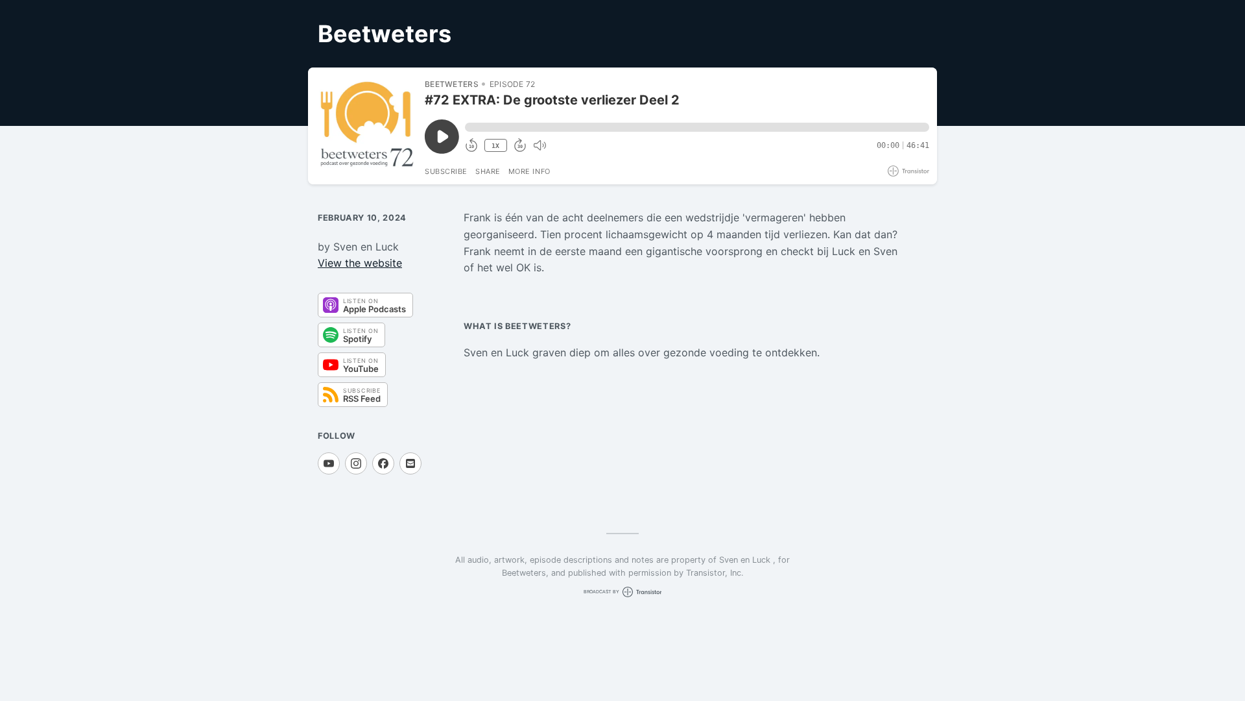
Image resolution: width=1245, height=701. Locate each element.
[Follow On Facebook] (383, 463)
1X (495, 145)
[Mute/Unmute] (539, 145)
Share (488, 171)
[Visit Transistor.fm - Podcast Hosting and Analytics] (908, 171)
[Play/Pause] (366, 126)
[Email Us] (410, 463)
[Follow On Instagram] (356, 463)
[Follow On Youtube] (329, 463)
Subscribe (446, 171)
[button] (697, 127)
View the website (360, 262)
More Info (529, 171)
